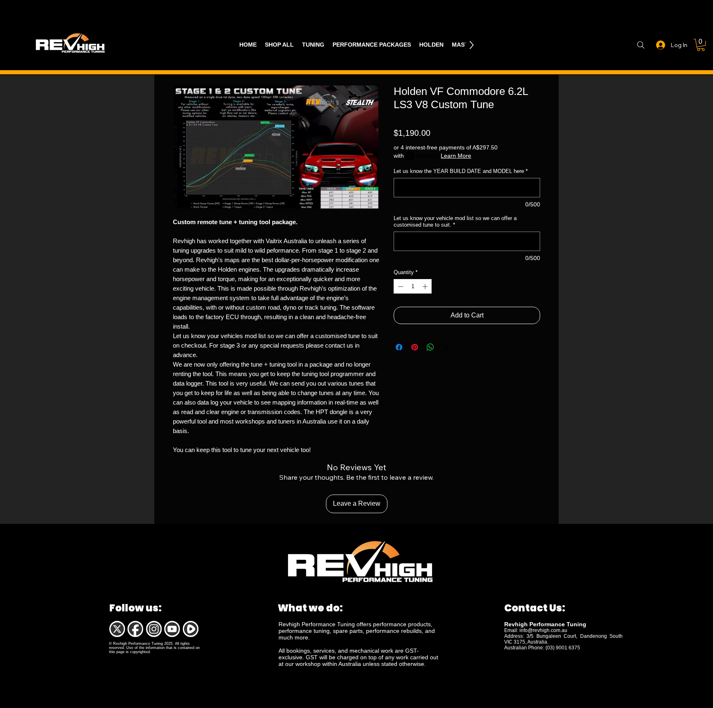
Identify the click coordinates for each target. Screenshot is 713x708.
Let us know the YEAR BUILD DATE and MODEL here (461, 171)
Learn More (456, 155)
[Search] (640, 45)
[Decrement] (400, 286)
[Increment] (426, 286)
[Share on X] (446, 347)
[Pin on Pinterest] (415, 347)
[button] (701, 45)
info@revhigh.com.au (543, 630)
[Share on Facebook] (399, 347)
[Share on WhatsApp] (430, 347)
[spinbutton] (413, 286)
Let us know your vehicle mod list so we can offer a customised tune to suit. (455, 221)
